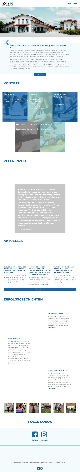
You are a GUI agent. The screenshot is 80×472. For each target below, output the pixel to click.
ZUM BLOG (40, 302)
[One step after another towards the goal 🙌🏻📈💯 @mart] (59, 420)
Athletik (57, 102)
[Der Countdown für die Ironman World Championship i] (21, 420)
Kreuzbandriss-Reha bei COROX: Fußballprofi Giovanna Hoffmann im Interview (15, 282)
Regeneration (46, 129)
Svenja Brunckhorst (58, 383)
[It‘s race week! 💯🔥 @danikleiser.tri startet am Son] (46, 420)
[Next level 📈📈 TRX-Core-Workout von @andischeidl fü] (71, 420)
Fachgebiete (34, 99)
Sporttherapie (34, 104)
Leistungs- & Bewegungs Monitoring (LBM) (13, 100)
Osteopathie (34, 106)
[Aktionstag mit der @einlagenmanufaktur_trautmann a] (34, 420)
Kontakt (40, 74)
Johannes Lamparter (58, 326)
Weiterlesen (12, 295)
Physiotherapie (35, 101)
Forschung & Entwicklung (26, 129)
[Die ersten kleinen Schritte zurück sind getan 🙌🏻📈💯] (9, 420)
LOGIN (69, 3)
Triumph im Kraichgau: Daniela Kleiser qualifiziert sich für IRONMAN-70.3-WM (64, 282)
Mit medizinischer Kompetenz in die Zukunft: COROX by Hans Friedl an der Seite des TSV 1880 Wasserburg (40, 283)
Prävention (58, 104)
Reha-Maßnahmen (36, 108)
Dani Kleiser (14, 351)
